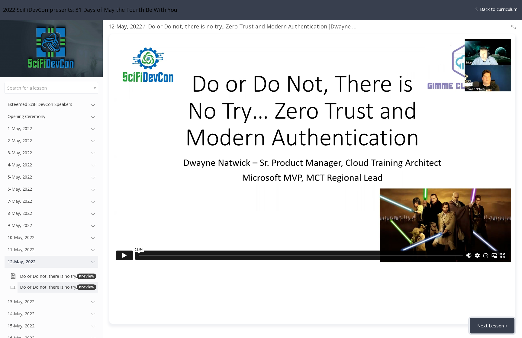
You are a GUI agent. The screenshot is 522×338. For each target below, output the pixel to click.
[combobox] (51, 88)
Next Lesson (490, 326)
